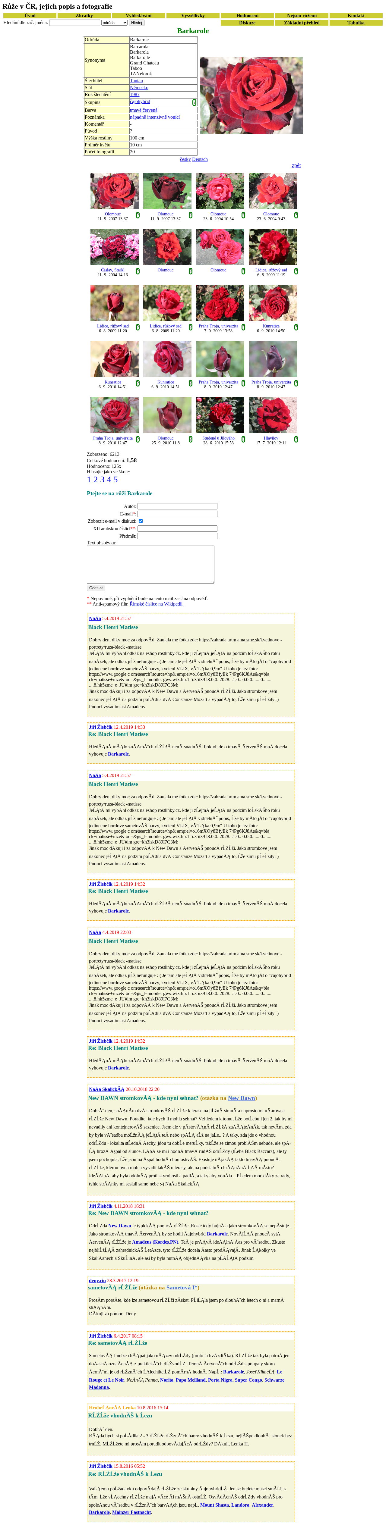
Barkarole (118, 753)
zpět (296, 165)
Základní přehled (302, 22)
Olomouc (113, 214)
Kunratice (271, 326)
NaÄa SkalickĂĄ (107, 1089)
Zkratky (84, 15)
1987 (135, 94)
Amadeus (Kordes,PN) (155, 1242)
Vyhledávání (138, 15)
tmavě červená (143, 110)
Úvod (30, 15)
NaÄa (95, 618)
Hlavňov (271, 438)
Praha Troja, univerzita (218, 326)
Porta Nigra (220, 1379)
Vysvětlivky (193, 15)
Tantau (136, 80)
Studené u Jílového (218, 438)
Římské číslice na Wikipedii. (157, 603)
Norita (166, 1379)
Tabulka (356, 22)
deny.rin (97, 1280)
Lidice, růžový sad (271, 270)
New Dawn (241, 1098)
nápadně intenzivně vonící (155, 117)
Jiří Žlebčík (100, 727)
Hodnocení (247, 15)
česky (185, 159)
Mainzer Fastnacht (131, 1512)
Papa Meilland (191, 1379)
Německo (139, 87)
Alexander (262, 1505)
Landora (240, 1505)
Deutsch (200, 159)
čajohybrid (140, 101)
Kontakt (356, 15)
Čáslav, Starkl (113, 270)
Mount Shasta (214, 1505)
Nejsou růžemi (302, 15)
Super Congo (248, 1379)
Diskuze (247, 22)
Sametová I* (182, 1287)
